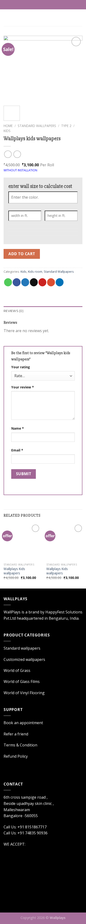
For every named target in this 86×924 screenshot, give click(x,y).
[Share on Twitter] (25, 282)
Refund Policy (16, 756)
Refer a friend (16, 734)
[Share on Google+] (51, 282)
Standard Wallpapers (37, 125)
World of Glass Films (22, 681)
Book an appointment (23, 722)
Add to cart (21, 253)
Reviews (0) (13, 311)
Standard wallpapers (22, 648)
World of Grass (17, 670)
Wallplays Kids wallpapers (14, 571)
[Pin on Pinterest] (42, 282)
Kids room (35, 271)
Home (8, 125)
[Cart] (80, 17)
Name (17, 428)
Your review (22, 387)
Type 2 (66, 125)
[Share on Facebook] (17, 282)
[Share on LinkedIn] (60, 282)
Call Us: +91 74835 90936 (26, 833)
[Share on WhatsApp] (8, 282)
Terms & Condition (20, 745)
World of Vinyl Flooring (24, 692)
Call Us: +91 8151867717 (45, 4)
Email (17, 450)
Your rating (20, 367)
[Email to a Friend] (34, 282)
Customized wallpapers (24, 659)
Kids (7, 130)
